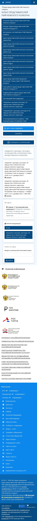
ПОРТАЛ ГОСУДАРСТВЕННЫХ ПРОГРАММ (16, 379)
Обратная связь (11, 422)
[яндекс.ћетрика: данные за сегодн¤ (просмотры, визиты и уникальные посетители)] (31, 506)
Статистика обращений (14, 436)
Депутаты (9, 404)
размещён (5, 518)
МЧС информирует (10, 391)
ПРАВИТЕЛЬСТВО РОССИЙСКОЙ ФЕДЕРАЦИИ (18, 341)
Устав (8, 228)
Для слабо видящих (12, 418)
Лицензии (9, 467)
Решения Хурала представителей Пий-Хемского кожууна (16, 22)
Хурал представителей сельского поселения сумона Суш (18, 51)
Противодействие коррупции (13, 98)
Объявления (9, 460)
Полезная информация (15, 269)
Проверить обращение (13, 432)
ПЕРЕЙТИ (18, 134)
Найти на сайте (10, 446)
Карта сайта (9, 450)
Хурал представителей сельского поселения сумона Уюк (18, 39)
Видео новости (10, 457)
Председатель (10, 401)
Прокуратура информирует (13, 394)
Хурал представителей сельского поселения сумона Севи (18, 74)
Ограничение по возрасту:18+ (15, 471)
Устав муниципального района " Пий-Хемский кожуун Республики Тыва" (16, 120)
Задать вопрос (10, 439)
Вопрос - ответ (10, 429)
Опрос (7, 464)
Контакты (8, 408)
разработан (9, 516)
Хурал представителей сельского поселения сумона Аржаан (18, 57)
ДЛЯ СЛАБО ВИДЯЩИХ (14, 128)
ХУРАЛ (8, 2)
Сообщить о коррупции (14, 425)
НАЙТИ (10, 260)
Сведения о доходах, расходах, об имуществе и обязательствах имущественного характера (15, 104)
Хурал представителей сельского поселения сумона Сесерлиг (18, 45)
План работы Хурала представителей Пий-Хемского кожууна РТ (18, 88)
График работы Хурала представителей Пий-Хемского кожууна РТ (17, 94)
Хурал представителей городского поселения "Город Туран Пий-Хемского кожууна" (16, 81)
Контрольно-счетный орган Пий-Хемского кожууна (17, 33)
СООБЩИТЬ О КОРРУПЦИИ (20, 142)
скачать (8, 177)
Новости (9, 453)
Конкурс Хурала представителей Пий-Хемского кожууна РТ (16, 27)
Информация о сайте (12, 443)
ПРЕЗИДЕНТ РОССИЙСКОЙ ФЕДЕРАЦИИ (16, 338)
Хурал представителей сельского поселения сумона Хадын (18, 62)
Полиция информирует (12, 398)
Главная (10, 207)
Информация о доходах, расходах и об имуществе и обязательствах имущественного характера (17, 113)
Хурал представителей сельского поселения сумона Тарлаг (18, 68)
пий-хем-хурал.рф (11, 484)
